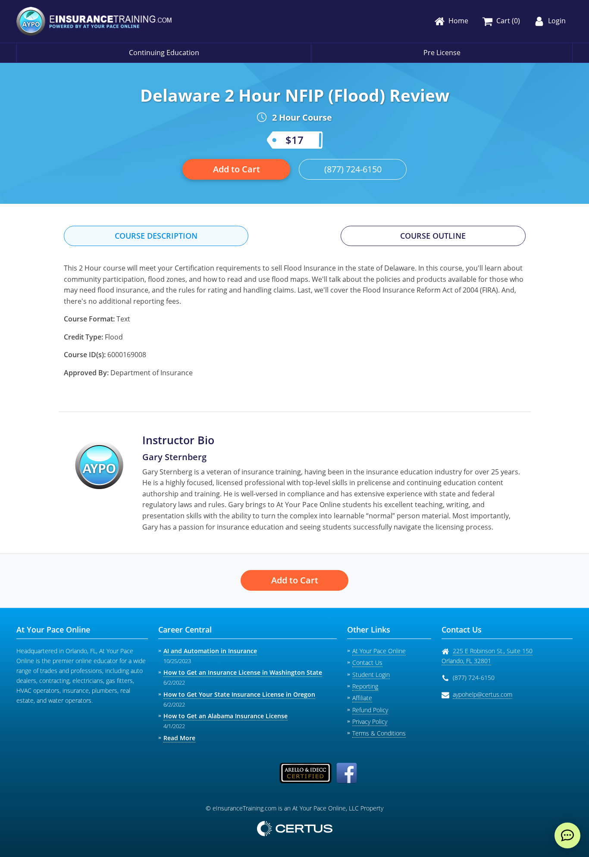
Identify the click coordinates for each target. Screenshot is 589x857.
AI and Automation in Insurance (210, 651)
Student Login (371, 674)
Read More (179, 738)
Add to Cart (236, 169)
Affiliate (362, 698)
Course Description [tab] (156, 236)
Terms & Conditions (379, 733)
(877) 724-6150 (353, 169)
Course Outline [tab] (433, 236)
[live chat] (567, 835)
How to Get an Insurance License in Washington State (242, 672)
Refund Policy (370, 710)
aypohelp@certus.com (482, 694)
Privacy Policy (369, 721)
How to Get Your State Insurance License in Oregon (239, 694)
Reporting (365, 686)
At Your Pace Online (379, 651)
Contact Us (367, 662)
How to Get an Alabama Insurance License (225, 716)
